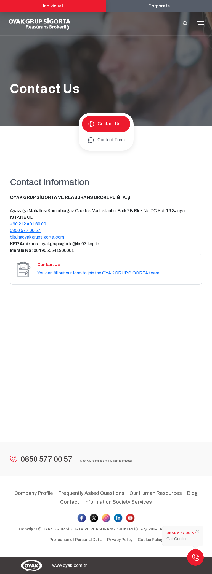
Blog (192, 493)
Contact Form (111, 139)
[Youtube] (130, 517)
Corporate (159, 6)
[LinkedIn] (118, 517)
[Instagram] (106, 517)
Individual (53, 6)
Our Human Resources (155, 493)
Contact (69, 502)
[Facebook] (81, 517)
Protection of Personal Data (75, 540)
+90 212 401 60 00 (28, 223)
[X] (93, 517)
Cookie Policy (150, 540)
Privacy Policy (119, 540)
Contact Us (109, 123)
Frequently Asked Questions (91, 493)
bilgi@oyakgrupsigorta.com (37, 237)
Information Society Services (118, 502)
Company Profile (33, 493)
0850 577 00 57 (25, 230)
